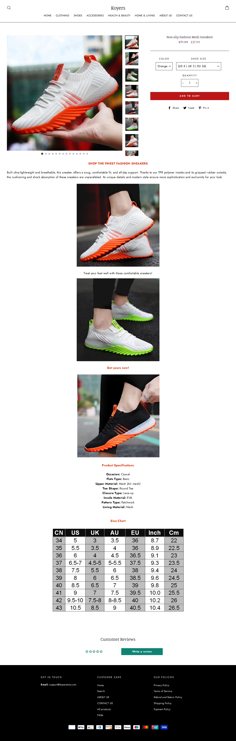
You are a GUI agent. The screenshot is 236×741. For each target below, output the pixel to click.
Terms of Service (163, 691)
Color (164, 58)
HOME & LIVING (145, 15)
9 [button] (70, 154)
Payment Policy (162, 709)
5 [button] (56, 154)
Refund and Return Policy (168, 697)
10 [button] (73, 154)
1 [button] (42, 154)
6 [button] (59, 154)
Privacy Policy (161, 685)
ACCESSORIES (95, 15)
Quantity (189, 75)
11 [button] (77, 154)
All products (104, 709)
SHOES (78, 15)
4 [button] (53, 154)
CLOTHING (62, 15)
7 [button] (63, 154)
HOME (47, 15)
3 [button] (49, 154)
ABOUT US (165, 15)
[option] (64, 93)
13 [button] (84, 154)
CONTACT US (184, 15)
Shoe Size (198, 58)
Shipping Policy (162, 703)
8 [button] (66, 154)
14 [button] (87, 154)
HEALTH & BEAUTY (119, 15)
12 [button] (80, 154)
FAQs (100, 715)
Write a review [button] (142, 652)
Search (101, 691)
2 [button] (46, 154)
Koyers (118, 8)
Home (100, 685)
